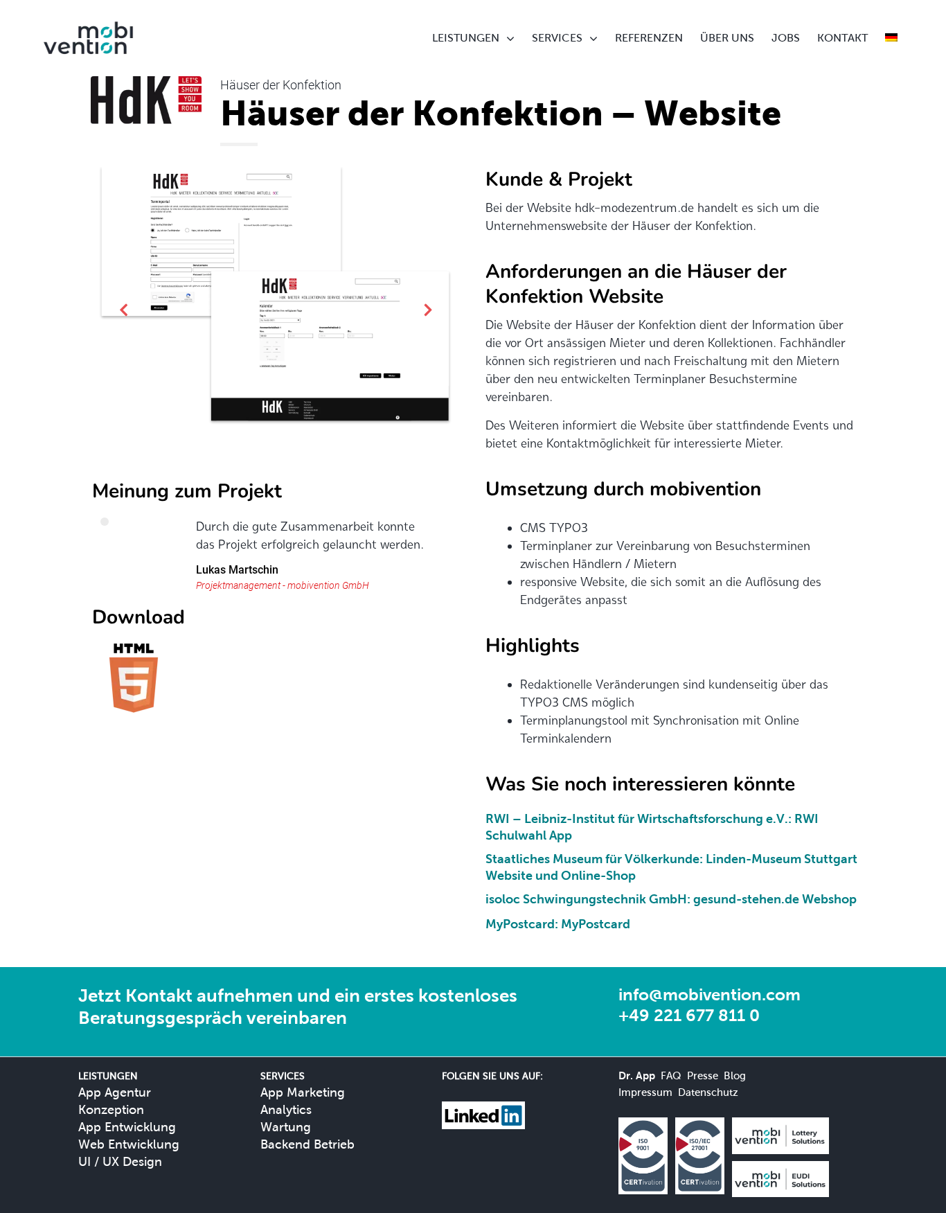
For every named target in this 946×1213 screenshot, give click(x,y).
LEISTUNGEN (465, 38)
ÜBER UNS (727, 38)
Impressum (645, 1092)
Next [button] (428, 312)
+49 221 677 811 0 (689, 1015)
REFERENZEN (649, 38)
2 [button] (284, 468)
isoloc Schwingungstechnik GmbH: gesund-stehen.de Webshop (671, 899)
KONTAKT (842, 38)
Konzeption (111, 1109)
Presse (702, 1075)
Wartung (285, 1126)
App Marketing (302, 1092)
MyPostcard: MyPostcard (557, 924)
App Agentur (114, 1092)
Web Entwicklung (128, 1144)
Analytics (286, 1109)
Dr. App (636, 1075)
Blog (735, 1075)
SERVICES (557, 38)
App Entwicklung (127, 1126)
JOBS (785, 38)
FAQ (671, 1075)
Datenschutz (708, 1092)
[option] (276, 298)
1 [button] (267, 468)
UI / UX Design (120, 1161)
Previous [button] (123, 312)
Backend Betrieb (307, 1144)
